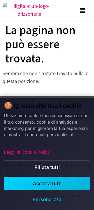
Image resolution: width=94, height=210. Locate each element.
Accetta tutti (47, 183)
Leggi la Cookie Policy (27, 152)
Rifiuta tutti (47, 167)
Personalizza (47, 199)
